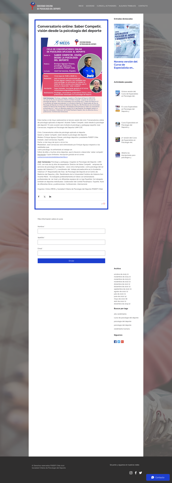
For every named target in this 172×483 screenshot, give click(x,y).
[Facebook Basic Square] (115, 341)
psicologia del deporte (122, 321)
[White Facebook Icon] (136, 473)
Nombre (41, 226)
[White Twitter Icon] (141, 473)
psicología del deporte (122, 325)
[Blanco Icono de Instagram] (131, 473)
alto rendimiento (120, 314)
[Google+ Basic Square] (122, 341)
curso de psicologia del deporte (126, 318)
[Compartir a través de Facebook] (39, 196)
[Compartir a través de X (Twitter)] (44, 196)
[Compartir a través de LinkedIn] (50, 196)
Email (40, 248)
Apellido (41, 237)
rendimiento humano (122, 329)
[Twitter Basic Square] (118, 341)
